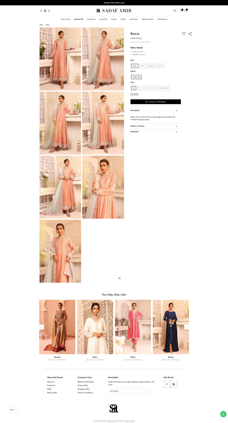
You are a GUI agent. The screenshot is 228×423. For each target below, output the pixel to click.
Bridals (123, 19)
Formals (114, 19)
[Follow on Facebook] (167, 384)
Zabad (95, 357)
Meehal (171, 357)
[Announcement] (114, 2)
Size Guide (134, 94)
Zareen (133, 357)
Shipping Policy (84, 389)
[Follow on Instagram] (173, 384)
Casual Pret (91, 19)
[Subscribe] (147, 391)
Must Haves (134, 19)
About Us (50, 381)
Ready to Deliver (147, 19)
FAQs (49, 389)
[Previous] (41, 326)
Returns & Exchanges (86, 381)
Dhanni (57, 357)
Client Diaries (162, 19)
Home (41, 24)
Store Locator (52, 392)
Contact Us (51, 385)
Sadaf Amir (112, 421)
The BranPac (130, 421)
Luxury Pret (103, 19)
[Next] (186, 326)
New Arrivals (65, 19)
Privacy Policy (83, 385)
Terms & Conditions (85, 392)
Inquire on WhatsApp (157, 101)
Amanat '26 (78, 19)
